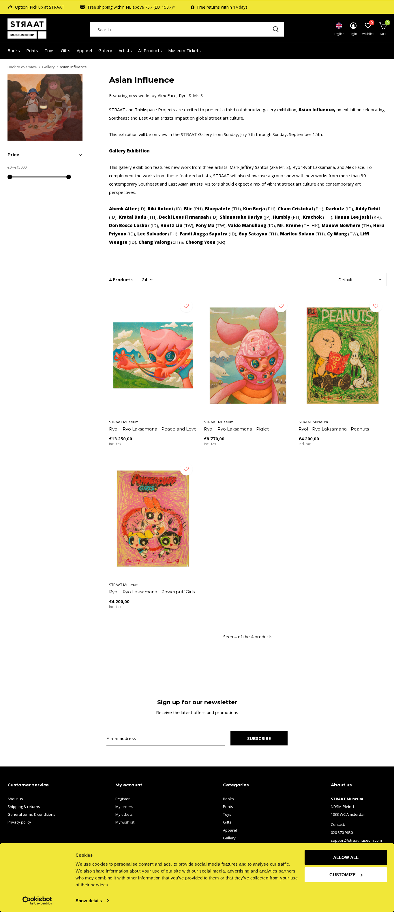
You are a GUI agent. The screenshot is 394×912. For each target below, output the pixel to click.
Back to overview (22, 66)
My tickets (124, 814)
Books (13, 50)
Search (276, 29)
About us (15, 798)
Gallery (105, 50)
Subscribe (259, 738)
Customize (342, 874)
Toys (49, 50)
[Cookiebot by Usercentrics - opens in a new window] (37, 900)
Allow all (346, 857)
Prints (32, 50)
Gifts (65, 50)
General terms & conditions (31, 814)
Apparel (84, 50)
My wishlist (124, 822)
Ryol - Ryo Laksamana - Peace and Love (153, 429)
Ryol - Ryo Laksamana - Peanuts (334, 429)
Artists (125, 50)
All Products (150, 50)
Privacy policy (19, 822)
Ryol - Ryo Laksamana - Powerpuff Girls (152, 591)
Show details (89, 900)
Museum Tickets (184, 50)
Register (122, 798)
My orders (124, 806)
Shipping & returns (23, 806)
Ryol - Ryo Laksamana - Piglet (236, 429)
